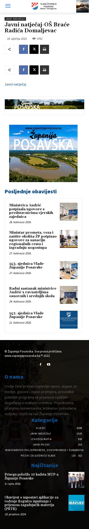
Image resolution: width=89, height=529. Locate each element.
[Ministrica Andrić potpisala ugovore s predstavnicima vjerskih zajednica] (69, 212)
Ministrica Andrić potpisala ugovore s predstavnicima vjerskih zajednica (31, 211)
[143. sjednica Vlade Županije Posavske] (69, 270)
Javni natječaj (15, 84)
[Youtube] (48, 364)
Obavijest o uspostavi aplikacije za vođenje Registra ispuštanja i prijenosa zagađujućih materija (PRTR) (31, 503)
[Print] (44, 49)
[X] (34, 49)
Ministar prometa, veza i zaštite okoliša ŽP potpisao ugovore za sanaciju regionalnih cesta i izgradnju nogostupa (33, 240)
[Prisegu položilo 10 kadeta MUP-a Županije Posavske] (76, 480)
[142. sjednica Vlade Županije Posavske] (69, 320)
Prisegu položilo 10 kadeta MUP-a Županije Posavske (31, 476)
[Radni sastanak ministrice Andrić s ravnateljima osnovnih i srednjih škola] (69, 295)
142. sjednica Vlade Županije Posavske (26, 315)
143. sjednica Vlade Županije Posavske (26, 266)
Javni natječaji (15, 18)
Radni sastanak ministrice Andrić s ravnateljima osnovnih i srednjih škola (32, 292)
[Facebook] (23, 49)
